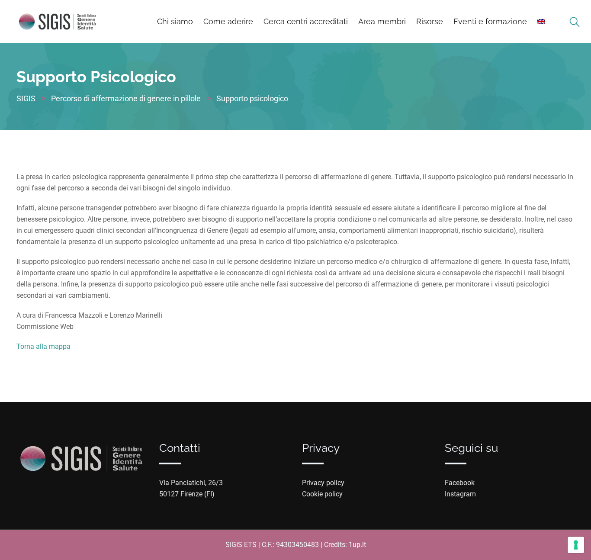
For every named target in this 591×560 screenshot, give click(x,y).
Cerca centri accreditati (305, 21)
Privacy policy (323, 483)
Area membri (382, 21)
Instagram (460, 494)
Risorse (429, 21)
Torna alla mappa (43, 346)
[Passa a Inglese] (541, 21)
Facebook (460, 483)
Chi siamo (175, 21)
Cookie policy (322, 494)
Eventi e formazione (490, 21)
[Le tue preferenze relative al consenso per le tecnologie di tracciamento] (576, 545)
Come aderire (228, 21)
